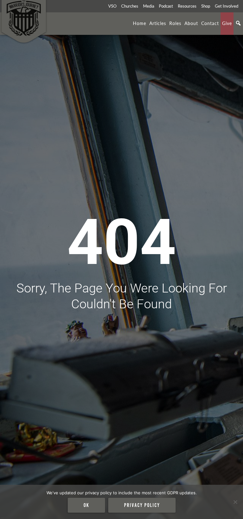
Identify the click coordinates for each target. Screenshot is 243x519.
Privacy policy (142, 505)
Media (148, 6)
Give (227, 23)
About (191, 23)
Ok (86, 505)
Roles (175, 23)
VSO (112, 6)
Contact (210, 23)
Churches (129, 6)
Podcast (166, 6)
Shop (205, 6)
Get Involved (226, 6)
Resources (187, 6)
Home (139, 23)
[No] (235, 502)
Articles (157, 23)
